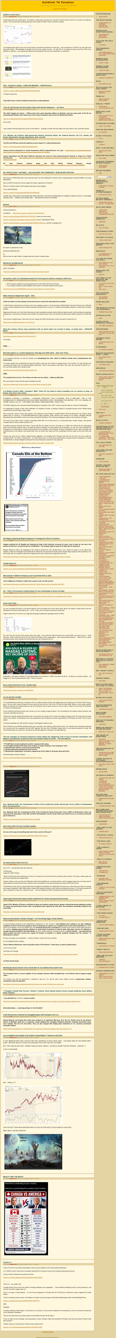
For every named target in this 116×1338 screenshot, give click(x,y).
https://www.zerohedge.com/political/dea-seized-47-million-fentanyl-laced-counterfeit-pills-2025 (33, 584)
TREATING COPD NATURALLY (104, 632)
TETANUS (101, 621)
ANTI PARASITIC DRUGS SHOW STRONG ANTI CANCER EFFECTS (106, 493)
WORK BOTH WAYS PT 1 (106, 837)
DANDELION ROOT (104, 524)
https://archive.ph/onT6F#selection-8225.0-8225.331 (20, 370)
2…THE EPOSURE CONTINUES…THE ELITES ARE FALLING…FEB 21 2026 (106, 438)
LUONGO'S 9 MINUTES (105, 423)
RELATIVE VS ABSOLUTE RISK (106, 454)
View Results (105, 406)
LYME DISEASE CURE (105, 578)
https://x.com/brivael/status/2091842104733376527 (19, 216)
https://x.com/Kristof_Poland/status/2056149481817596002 (22, 219)
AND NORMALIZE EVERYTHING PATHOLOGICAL (104, 36)
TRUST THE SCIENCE (105, 126)
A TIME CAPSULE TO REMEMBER (105, 23)
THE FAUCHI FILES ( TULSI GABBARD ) (106, 266)
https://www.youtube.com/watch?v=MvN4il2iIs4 (18, 690)
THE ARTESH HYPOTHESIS (106, 371)
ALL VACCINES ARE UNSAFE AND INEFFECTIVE (106, 784)
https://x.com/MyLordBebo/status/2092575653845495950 (21, 91)
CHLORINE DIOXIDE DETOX (107, 521)
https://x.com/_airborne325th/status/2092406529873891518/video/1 (25, 569)
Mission (101, 138)
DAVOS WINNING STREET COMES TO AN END (106, 852)
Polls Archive (102, 409)
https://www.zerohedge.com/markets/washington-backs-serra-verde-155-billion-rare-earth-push (33, 984)
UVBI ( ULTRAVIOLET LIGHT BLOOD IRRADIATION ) (107, 638)
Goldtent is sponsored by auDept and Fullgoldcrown (47, 1337)
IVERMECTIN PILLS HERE (106, 569)
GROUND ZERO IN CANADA (106, 967)
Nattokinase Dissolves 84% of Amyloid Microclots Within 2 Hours (107, 597)
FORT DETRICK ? (104, 871)
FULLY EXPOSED (104, 228)
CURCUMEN (102, 522)
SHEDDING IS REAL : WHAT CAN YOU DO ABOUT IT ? (107, 616)
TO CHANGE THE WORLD (106, 349)
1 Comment (36, 174)
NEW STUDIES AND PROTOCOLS (104, 602)
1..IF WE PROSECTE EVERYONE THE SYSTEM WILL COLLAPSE (106, 433)
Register (64, 9)
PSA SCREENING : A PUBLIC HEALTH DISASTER (107, 608)
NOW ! (100, 318)
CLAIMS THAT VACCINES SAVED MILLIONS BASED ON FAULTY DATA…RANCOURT (106, 789)
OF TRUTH (102, 915)
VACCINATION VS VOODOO (106, 946)
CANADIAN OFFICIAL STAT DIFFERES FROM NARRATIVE (106, 898)
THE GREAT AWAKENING (106, 325)
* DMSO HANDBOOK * (105, 476)
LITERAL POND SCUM (105, 240)
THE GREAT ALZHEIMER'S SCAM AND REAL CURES (106, 623)
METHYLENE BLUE (104, 579)
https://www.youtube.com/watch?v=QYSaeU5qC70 (19, 336)
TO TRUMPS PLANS (104, 364)
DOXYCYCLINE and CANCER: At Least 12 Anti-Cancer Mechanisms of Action (106, 538)
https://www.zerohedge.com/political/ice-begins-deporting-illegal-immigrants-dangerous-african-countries (36, 557)
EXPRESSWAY (103, 106)
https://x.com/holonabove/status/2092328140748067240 (21, 1301)
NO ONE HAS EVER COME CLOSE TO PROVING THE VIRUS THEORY (106, 754)
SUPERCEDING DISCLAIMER (103, 166)
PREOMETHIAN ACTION (105, 312)
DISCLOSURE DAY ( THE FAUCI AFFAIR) (106, 263)
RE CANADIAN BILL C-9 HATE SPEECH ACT (105, 254)
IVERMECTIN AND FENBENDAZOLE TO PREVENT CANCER (104, 566)
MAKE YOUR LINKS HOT (106, 978)
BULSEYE (101, 274)
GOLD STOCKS (103, 16)
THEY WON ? (102, 289)
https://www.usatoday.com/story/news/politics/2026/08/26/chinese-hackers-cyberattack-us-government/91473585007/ (45, 165)
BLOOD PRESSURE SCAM (106, 502)
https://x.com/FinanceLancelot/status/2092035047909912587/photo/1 (25, 836)
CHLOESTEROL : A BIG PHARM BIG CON (105, 519)
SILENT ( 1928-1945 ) (107, 390)
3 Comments (34, 699)
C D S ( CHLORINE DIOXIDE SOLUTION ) (106, 510)
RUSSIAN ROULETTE (105, 815)
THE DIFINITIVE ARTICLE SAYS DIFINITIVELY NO (106, 655)
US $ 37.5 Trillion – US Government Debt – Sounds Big (106, 693)
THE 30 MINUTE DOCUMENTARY (103, 297)
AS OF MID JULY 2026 (105, 194)
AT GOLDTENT (103, 132)
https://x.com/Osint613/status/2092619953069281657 (20, 147)
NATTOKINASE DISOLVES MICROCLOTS (106, 593)
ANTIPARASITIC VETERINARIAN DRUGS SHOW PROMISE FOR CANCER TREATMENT (105, 498)
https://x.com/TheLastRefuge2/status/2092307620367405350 (23, 1277)
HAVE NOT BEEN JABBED (106, 925)
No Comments (36, 16)
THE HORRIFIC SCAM (105, 84)
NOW (100, 173)
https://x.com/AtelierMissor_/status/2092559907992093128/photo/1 (24, 223)
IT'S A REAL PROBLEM (105, 716)
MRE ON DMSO (103, 585)
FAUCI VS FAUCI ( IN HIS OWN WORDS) (106, 116)
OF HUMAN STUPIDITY (105, 844)
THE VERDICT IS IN (104, 909)
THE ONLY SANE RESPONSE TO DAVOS (105, 879)
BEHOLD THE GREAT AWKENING (105, 92)
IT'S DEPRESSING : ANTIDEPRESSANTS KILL (106, 562)
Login (54, 9)
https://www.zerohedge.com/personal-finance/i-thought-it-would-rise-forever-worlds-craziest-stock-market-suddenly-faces (41, 1001)
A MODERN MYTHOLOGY (106, 709)
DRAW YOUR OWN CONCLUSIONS (104, 99)
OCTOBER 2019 (103, 872)
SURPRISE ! (102, 959)
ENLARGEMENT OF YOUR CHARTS (106, 974)
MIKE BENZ (102, 739)
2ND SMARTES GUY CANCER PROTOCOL (104, 487)
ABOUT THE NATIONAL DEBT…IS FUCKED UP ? (105, 689)
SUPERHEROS (103, 824)
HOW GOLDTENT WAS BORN (105, 151)
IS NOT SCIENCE (104, 461)
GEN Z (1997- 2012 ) (106, 400)
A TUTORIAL (102, 45)
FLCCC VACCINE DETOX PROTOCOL (106, 547)
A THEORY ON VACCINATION (103, 781)
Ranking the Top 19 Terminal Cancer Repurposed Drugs (106, 611)
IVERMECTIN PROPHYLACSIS (103, 571)
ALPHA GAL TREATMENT (106, 490)
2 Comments (32, 87)
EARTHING (102, 540)
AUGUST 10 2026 (103, 63)
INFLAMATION (103, 560)
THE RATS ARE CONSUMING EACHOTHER (106, 213)
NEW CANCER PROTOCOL (106, 600)
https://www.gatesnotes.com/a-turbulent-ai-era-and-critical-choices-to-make (27, 384)
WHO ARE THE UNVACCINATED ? (104, 26)
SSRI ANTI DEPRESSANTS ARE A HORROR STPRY (106, 619)
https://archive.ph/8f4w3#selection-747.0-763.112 (19, 322)
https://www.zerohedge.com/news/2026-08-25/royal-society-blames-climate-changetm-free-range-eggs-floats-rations (40, 954)
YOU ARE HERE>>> (104, 917)
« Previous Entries (47, 1332)
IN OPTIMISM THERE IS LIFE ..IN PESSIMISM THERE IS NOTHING (107, 54)
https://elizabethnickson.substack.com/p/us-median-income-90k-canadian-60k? (28, 443)
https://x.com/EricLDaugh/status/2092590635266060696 (21, 192)
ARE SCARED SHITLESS (106, 952)
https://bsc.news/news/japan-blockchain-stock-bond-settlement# (23, 912)
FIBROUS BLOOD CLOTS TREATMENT (106, 544)
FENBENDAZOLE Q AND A (106, 542)
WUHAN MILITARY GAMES (106, 931)
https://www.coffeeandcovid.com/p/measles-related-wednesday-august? (26, 272)
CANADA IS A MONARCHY (106, 78)
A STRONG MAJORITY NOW (107, 806)
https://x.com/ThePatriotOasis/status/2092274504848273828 (22, 1327)
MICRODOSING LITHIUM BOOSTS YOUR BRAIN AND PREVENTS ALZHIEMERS (106, 583)
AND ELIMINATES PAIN (105, 247)
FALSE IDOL (102, 724)
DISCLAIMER (102, 158)
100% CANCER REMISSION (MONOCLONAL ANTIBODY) (106, 485)
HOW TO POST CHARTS (106, 976)
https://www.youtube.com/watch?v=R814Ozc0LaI (28, 213)
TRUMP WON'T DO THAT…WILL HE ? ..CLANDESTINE (106, 203)
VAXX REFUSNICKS (104, 961)
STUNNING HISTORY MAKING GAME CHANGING (106, 119)
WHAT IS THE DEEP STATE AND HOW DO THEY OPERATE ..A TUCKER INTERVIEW (106, 743)
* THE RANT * (102, 478)
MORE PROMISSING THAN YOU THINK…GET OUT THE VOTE (106, 333)
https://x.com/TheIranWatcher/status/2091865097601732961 (22, 758)
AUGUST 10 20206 (104, 70)
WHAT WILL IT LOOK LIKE (106, 732)
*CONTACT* (102, 144)
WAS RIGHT (102, 681)
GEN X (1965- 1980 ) (106, 395)
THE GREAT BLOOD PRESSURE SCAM (104, 626)
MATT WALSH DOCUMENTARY (103, 862)
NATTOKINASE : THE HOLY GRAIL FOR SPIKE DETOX (106, 590)
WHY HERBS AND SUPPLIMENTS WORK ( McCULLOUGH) (105, 642)
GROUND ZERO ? (104, 831)
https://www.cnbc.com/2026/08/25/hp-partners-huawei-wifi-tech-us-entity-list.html (29, 289)
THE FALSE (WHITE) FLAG (106, 108)
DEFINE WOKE (103, 771)
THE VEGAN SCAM (104, 628)
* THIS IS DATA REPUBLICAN (103, 210)
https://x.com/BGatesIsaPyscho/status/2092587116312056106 (23, 119)
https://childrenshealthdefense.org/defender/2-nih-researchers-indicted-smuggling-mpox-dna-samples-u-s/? (37, 1029)
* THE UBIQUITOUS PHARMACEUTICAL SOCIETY (104, 481)
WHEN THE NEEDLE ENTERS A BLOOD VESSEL (106, 817)
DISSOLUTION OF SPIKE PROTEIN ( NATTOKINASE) (106, 526)
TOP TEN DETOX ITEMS (106, 630)
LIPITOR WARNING (104, 576)
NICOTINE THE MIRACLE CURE (106, 605)
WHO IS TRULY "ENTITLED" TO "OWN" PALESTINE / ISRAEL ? (106, 378)
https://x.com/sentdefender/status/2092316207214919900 (21, 819)
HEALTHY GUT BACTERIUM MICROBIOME (106, 553)
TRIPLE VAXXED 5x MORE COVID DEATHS (106, 901)
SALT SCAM (102, 614)
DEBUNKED (102, 221)
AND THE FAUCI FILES (105, 234)
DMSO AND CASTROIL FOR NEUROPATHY (106, 532)
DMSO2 (101, 535)
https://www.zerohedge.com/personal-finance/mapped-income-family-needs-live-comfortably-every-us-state (37, 596)
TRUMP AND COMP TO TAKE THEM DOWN (105, 470)
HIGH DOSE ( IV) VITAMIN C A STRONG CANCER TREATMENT (107, 557)
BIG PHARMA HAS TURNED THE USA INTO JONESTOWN (106, 666)
